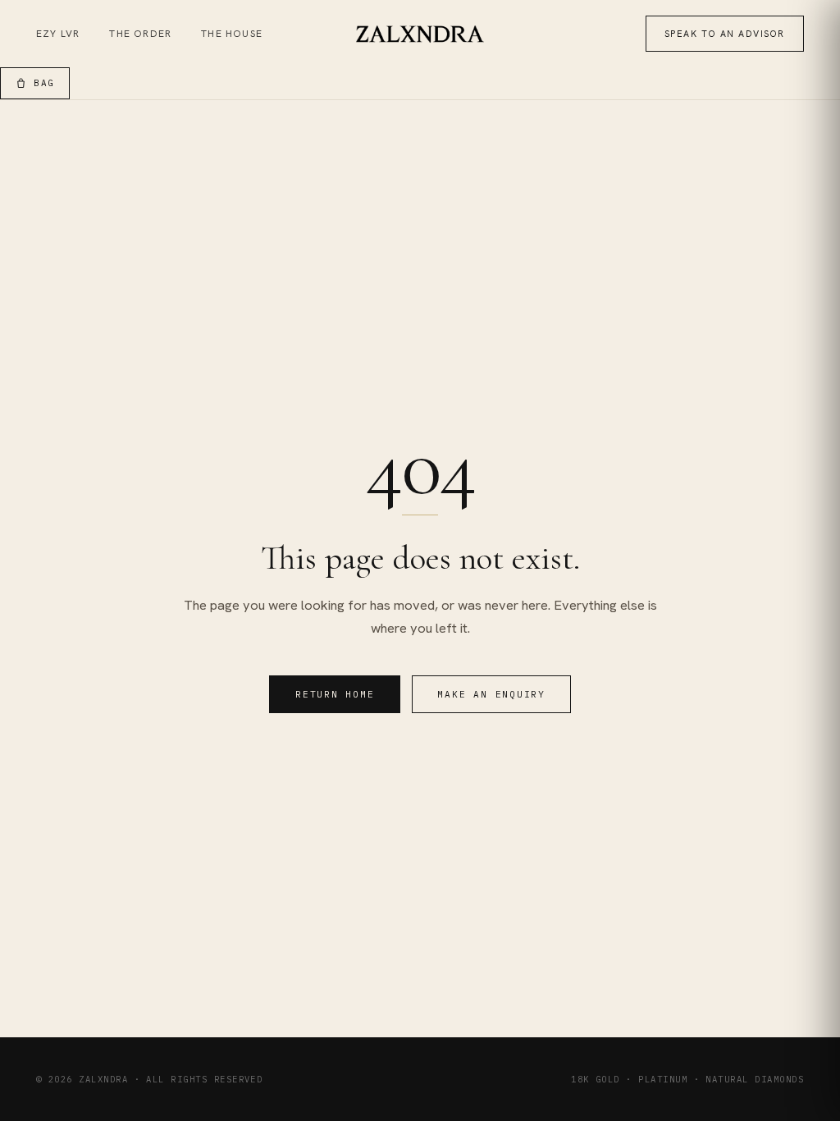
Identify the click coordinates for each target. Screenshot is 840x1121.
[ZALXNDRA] (420, 34)
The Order (140, 33)
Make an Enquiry (491, 694)
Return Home (334, 694)
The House (231, 33)
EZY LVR (58, 33)
